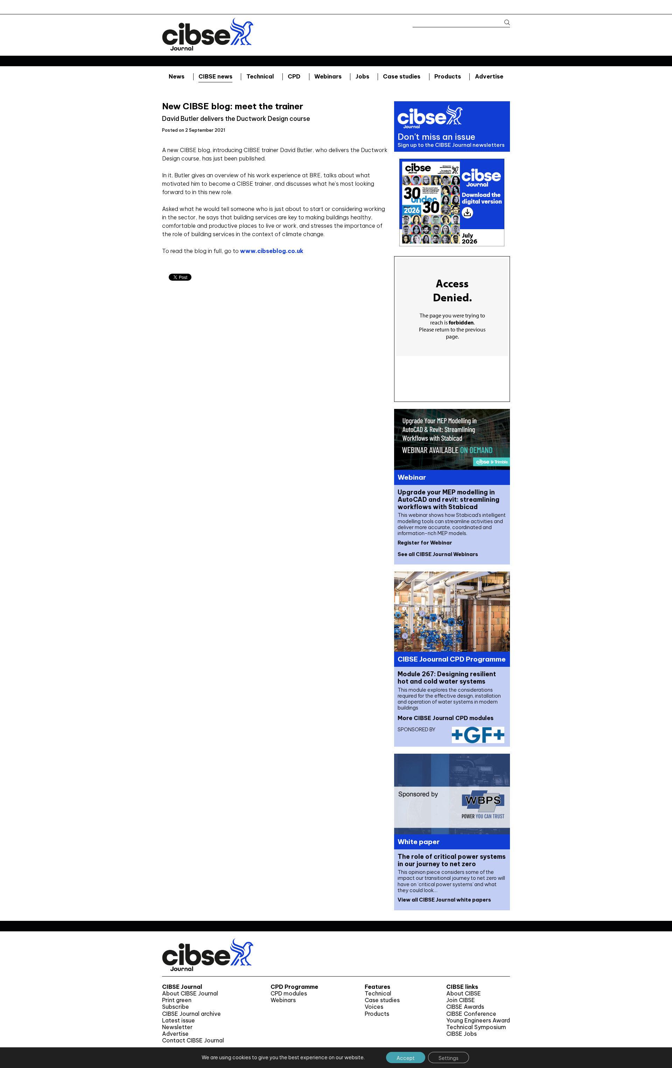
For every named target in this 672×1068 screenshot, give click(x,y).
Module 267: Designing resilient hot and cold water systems (447, 677)
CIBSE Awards (465, 1007)
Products (447, 76)
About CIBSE (463, 993)
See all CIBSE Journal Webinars (438, 554)
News (176, 76)
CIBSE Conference (471, 1014)
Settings (448, 1058)
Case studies (401, 76)
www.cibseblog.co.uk (271, 250)
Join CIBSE (460, 1000)
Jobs (362, 76)
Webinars (328, 76)
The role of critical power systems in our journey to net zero (452, 860)
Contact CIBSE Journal (193, 1040)
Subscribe (175, 1007)
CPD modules (289, 993)
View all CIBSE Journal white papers (444, 900)
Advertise (489, 76)
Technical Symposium (476, 1027)
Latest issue (178, 1020)
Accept (406, 1058)
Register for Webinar (425, 543)
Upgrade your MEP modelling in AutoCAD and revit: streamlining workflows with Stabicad (448, 499)
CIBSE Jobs (461, 1034)
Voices (374, 1007)
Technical (260, 76)
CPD (294, 76)
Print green (176, 1000)
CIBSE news (215, 76)
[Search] (504, 22)
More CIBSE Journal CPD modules (445, 717)
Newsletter (177, 1027)
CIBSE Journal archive (191, 1014)
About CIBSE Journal (190, 993)
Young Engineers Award (478, 1020)
